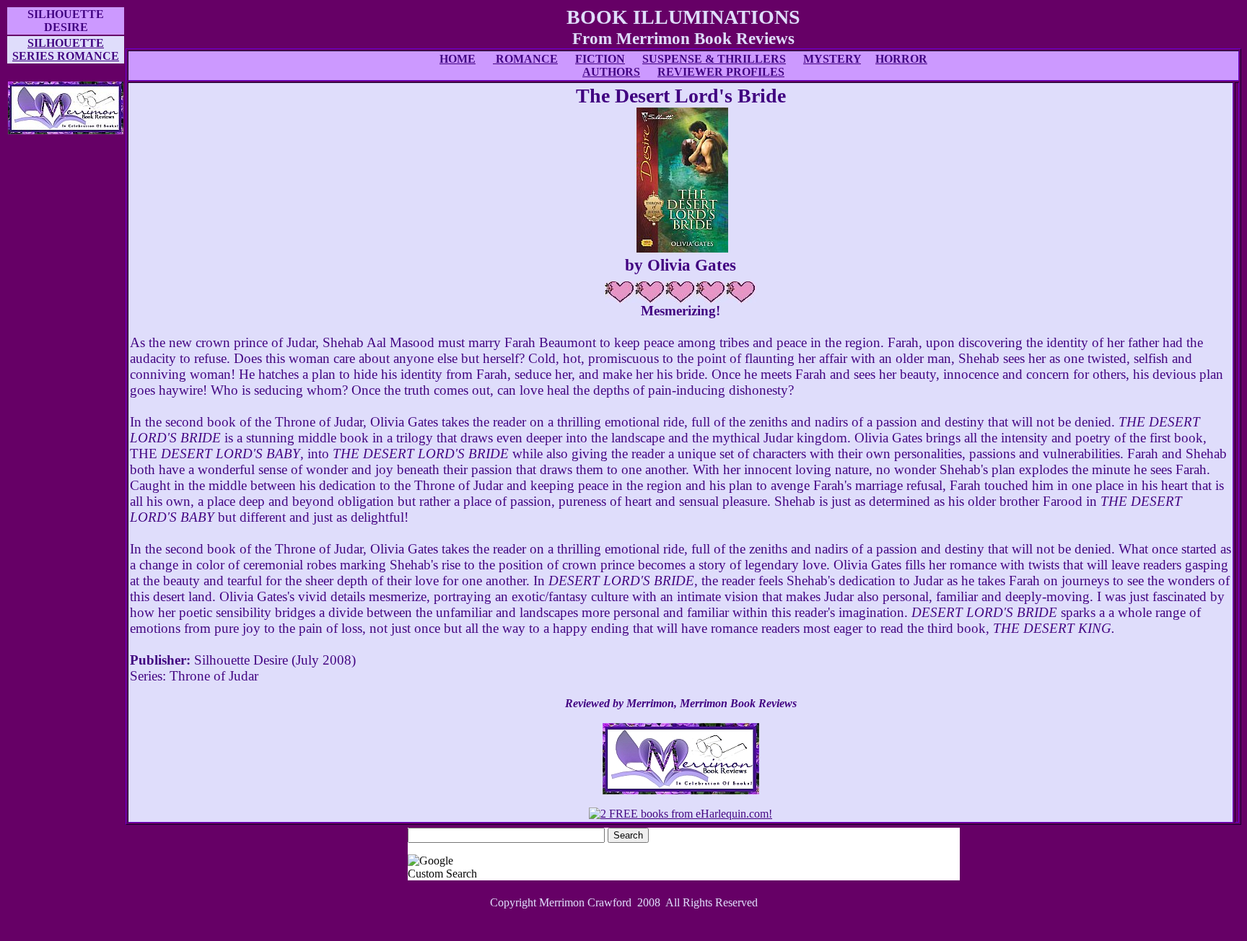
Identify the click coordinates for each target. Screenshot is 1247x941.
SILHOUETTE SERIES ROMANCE (65, 49)
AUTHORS (611, 72)
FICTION (600, 59)
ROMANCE (525, 59)
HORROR (901, 59)
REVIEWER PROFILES (720, 72)
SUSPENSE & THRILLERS (714, 59)
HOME (457, 59)
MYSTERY (832, 59)
